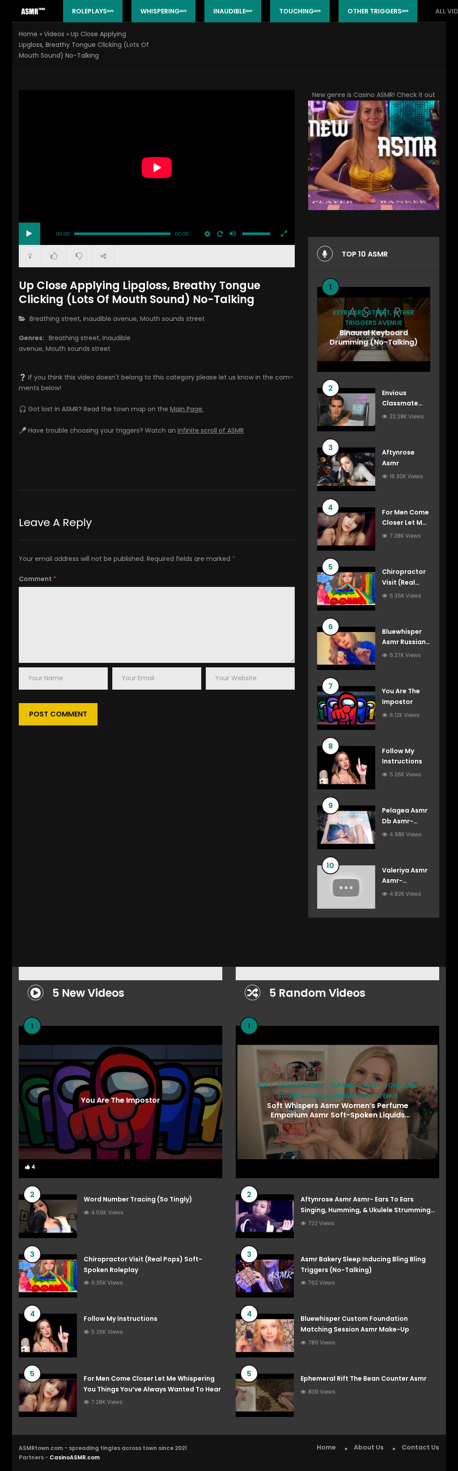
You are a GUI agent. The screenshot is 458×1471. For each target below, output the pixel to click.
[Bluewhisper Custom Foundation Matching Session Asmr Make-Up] (265, 1335)
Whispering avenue (365, 1096)
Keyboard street (361, 312)
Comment (37, 578)
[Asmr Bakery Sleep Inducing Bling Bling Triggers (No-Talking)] (265, 1276)
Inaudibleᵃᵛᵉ (232, 11)
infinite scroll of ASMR (211, 430)
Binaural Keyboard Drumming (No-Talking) (374, 338)
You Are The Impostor (120, 1100)
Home (28, 34)
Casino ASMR (373, 94)
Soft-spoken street (291, 1085)
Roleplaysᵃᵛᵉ (93, 11)
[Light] (30, 256)
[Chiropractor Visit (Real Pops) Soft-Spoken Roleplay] (346, 589)
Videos (54, 34)
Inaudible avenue (110, 318)
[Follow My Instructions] (346, 768)
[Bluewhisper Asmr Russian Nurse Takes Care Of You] (346, 648)
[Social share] (103, 256)
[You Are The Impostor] (346, 708)
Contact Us (420, 1447)
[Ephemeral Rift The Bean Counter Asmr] (265, 1395)
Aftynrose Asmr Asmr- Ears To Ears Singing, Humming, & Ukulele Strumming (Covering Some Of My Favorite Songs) (366, 1210)
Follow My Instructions (120, 1318)
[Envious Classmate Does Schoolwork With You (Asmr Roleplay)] (346, 410)
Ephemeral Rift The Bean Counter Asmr (364, 1378)
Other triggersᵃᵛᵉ (378, 11)
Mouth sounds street (172, 318)
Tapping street (355, 1085)
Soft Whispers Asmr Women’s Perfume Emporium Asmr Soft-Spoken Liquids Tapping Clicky (337, 1115)
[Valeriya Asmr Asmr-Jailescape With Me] (346, 887)
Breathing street (55, 318)
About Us (369, 1447)
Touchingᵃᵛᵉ (300, 11)
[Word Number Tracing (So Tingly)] (48, 1216)
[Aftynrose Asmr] (346, 469)
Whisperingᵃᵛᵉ (163, 11)
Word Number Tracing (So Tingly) (138, 1199)
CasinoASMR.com (75, 1457)
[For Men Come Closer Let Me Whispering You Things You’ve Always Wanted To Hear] (346, 529)
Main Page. (187, 409)
